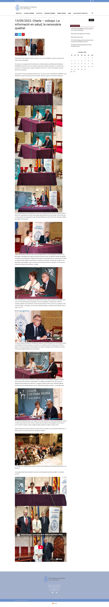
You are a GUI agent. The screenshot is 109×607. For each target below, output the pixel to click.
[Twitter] (90, 1)
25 (92, 66)
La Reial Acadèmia (29, 13)
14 (78, 63)
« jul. (71, 71)
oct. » (74, 71)
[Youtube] (93, 1)
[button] (92, 13)
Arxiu (69, 13)
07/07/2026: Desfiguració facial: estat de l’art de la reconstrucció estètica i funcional (82, 41)
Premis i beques (61, 13)
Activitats (39, 13)
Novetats (19, 13)
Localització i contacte (80, 13)
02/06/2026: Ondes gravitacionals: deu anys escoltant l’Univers (81, 45)
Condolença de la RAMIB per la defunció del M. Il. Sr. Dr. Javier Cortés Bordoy (82, 29)
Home (16, 17)
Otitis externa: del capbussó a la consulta (80, 33)
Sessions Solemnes (49, 13)
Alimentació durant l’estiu (77, 37)
